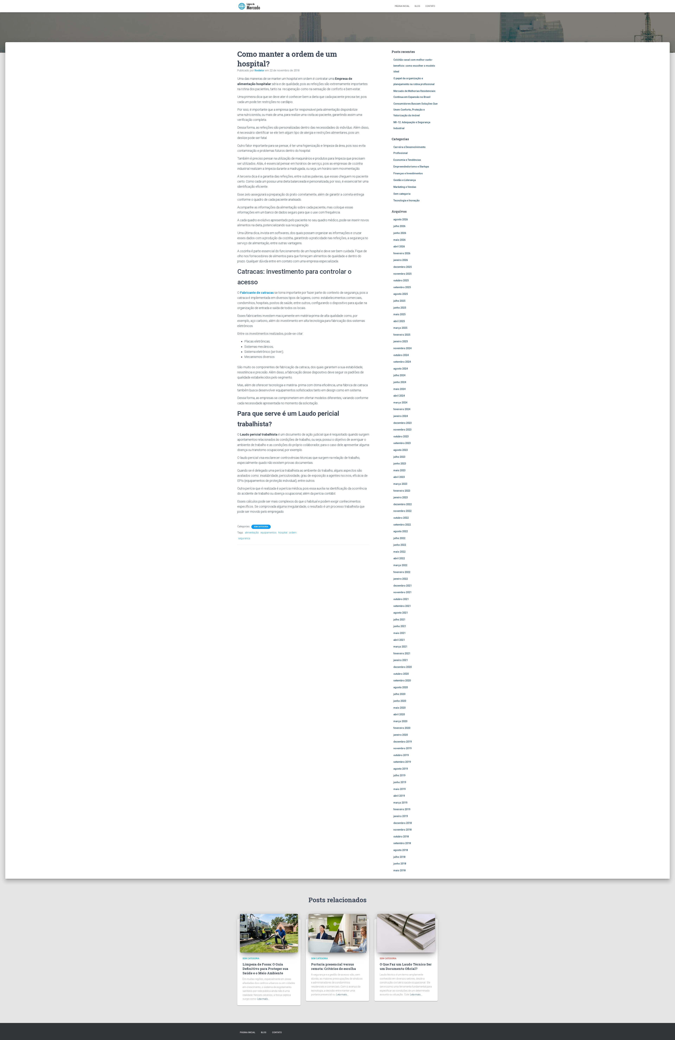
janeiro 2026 (400, 260)
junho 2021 (399, 626)
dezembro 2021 (402, 585)
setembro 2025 (402, 287)
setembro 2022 (402, 524)
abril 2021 (399, 640)
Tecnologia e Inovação (406, 200)
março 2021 (400, 646)
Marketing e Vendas (404, 187)
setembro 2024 (402, 361)
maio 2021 (399, 633)
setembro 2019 (402, 761)
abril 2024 (399, 395)
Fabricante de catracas (257, 292)
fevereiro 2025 (401, 334)
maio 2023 (399, 470)
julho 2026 (399, 226)
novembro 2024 (402, 348)
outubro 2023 (401, 436)
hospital (282, 532)
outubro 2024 (401, 355)
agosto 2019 (400, 768)
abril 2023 (399, 477)
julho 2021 (399, 619)
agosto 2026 (400, 219)
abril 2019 (399, 795)
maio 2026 (399, 239)
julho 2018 (399, 857)
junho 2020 (399, 700)
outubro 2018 (401, 836)
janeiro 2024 (400, 416)
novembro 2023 (402, 429)
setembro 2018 (402, 843)
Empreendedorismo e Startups (411, 166)
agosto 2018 (400, 850)
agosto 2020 (400, 687)
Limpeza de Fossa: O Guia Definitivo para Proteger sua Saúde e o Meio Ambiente (265, 968)
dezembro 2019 (402, 741)
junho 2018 (399, 863)
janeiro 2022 (400, 578)
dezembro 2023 (402, 423)
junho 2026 (399, 233)
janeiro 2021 (400, 660)
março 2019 (400, 802)
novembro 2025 (402, 273)
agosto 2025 (400, 294)
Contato (430, 6)
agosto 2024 (400, 368)
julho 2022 (399, 538)
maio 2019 (399, 789)
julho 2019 (399, 775)
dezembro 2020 (402, 667)
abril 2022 (399, 558)
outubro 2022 (401, 517)
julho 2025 (399, 300)
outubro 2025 (401, 280)
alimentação (252, 532)
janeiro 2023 (400, 497)
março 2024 (400, 402)
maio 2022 (399, 551)
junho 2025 (399, 307)
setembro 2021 (402, 606)
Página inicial (402, 6)
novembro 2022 (402, 511)
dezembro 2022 (402, 504)
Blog (417, 6)
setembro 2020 (402, 680)
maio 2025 (399, 314)
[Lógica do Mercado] (249, 6)
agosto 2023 (400, 450)
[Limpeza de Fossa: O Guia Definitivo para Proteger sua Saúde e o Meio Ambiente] (269, 933)
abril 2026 (399, 246)
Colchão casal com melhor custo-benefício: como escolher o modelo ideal (414, 65)
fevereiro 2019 (401, 809)
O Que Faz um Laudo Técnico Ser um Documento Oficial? (406, 966)
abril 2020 (399, 714)
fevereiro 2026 (401, 253)
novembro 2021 (402, 592)
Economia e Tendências (407, 159)
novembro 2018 (402, 829)
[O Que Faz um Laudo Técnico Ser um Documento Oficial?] (406, 933)
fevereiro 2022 (401, 572)
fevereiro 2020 (401, 728)
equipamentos (269, 532)
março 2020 (400, 721)
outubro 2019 (401, 755)
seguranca (244, 538)
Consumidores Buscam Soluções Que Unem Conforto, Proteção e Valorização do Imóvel (415, 109)
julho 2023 (399, 456)
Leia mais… (263, 998)
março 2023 (400, 483)
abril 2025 (399, 321)
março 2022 (400, 565)
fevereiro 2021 (401, 653)
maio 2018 (399, 870)
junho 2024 (399, 382)
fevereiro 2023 (401, 490)
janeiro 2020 (400, 734)
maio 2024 (399, 389)
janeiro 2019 (400, 816)
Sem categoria (261, 527)
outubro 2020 (401, 673)
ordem (292, 532)
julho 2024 (399, 375)
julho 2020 (399, 694)
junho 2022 (399, 544)
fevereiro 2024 (401, 409)
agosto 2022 (400, 531)
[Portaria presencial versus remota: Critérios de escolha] (337, 933)
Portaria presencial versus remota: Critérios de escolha (333, 966)
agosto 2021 (400, 612)
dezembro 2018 (402, 823)
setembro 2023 (402, 443)
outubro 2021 (401, 599)
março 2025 (400, 327)
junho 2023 (399, 463)
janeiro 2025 (400, 341)
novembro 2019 (402, 748)
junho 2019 (399, 782)
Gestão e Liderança (404, 180)
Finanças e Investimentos (408, 173)
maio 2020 (399, 707)
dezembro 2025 (402, 266)
